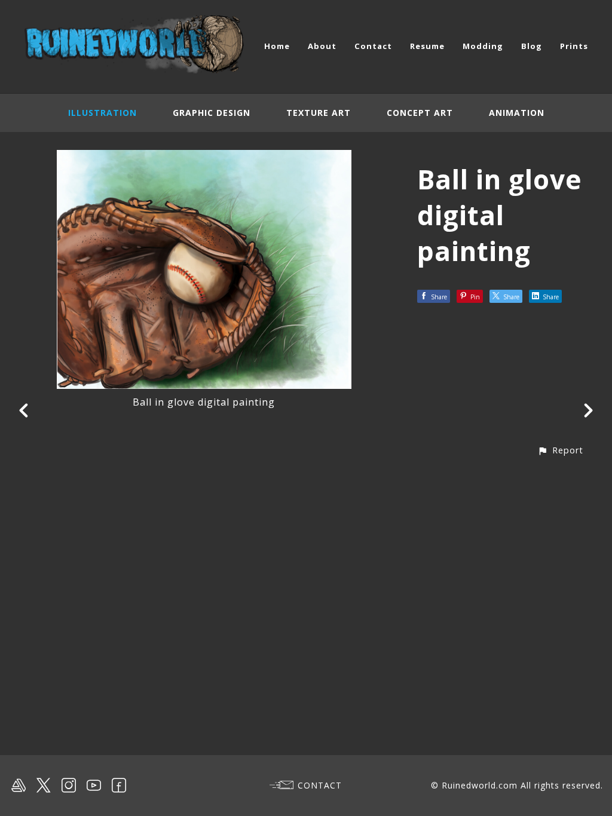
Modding (483, 46)
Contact (373, 46)
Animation (516, 112)
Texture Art (318, 112)
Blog (531, 46)
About (322, 46)
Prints (574, 46)
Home (277, 46)
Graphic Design (211, 112)
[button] (560, 450)
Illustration (102, 112)
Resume (427, 46)
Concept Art (420, 112)
